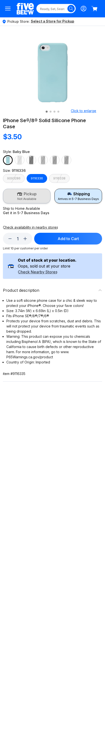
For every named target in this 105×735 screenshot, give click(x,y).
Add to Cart (68, 238)
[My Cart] (94, 8)
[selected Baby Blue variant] (8, 160)
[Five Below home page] (25, 8)
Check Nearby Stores (37, 272)
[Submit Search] (71, 8)
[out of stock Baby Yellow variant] (19, 160)
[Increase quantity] (25, 238)
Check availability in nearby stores (30, 227)
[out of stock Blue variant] (31, 160)
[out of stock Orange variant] (55, 160)
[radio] (27, 196)
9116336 (37, 178)
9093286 (14, 178)
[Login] (83, 8)
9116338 (59, 178)
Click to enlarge (83, 111)
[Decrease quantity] (10, 238)
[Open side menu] (8, 8)
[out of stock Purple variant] (66, 160)
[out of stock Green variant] (43, 160)
